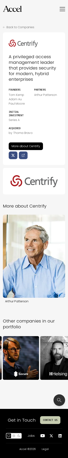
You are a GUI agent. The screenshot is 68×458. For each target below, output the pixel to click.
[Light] (13, 435)
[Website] (23, 155)
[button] (12, 9)
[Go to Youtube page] (42, 436)
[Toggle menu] (62, 9)
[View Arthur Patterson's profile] (34, 256)
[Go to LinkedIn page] (60, 436)
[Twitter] (13, 155)
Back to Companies (20, 27)
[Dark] (19, 435)
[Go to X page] (51, 436)
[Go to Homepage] (12, 9)
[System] (8, 435)
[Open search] (59, 400)
